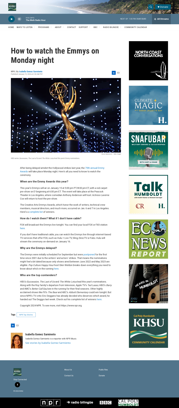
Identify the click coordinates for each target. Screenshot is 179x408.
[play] (11, 19)
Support (83, 27)
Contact (71, 27)
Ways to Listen (24, 27)
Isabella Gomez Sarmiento (30, 71)
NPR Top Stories (26, 315)
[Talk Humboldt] (148, 194)
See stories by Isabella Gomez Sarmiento (48, 342)
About (58, 27)
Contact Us (68, 376)
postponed (89, 254)
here (22, 228)
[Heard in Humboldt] (148, 283)
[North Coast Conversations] (148, 60)
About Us (68, 370)
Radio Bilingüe (111, 27)
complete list (36, 211)
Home (11, 27)
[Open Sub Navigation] (34, 27)
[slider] (23, 19)
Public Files (103, 370)
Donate (164, 7)
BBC (95, 27)
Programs (43, 27)
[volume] (19, 19)
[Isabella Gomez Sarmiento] (17, 340)
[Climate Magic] (148, 105)
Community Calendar (135, 27)
